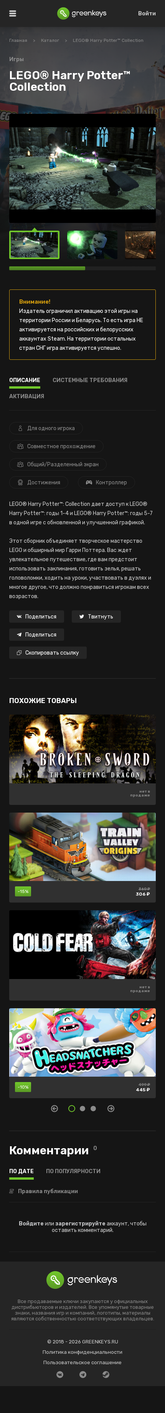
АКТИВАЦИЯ (26, 397)
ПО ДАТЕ (21, 1172)
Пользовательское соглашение (82, 1362)
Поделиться (40, 616)
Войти (147, 13)
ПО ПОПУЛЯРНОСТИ (73, 1172)
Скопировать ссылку (52, 653)
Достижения (43, 482)
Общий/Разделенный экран (63, 464)
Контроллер (111, 482)
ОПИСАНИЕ (24, 381)
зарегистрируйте (80, 1223)
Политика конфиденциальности (82, 1352)
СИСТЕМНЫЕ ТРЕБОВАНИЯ (90, 381)
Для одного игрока (51, 428)
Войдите (31, 1223)
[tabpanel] (82, 910)
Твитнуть (100, 616)
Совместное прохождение (61, 446)
